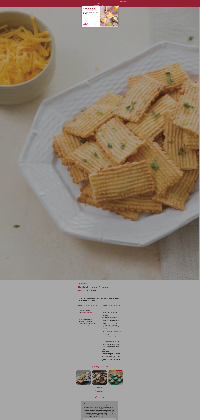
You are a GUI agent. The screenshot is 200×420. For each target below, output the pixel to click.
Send (85, 23)
